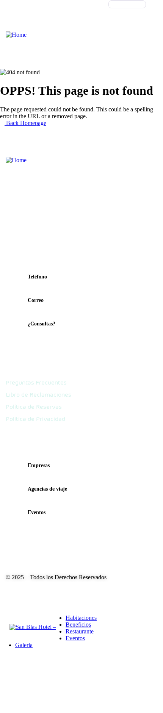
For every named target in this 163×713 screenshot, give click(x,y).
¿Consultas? (41, 324)
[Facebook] (14, 591)
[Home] (16, 34)
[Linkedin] (53, 591)
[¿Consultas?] (14, 327)
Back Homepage (25, 123)
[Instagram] (33, 591)
